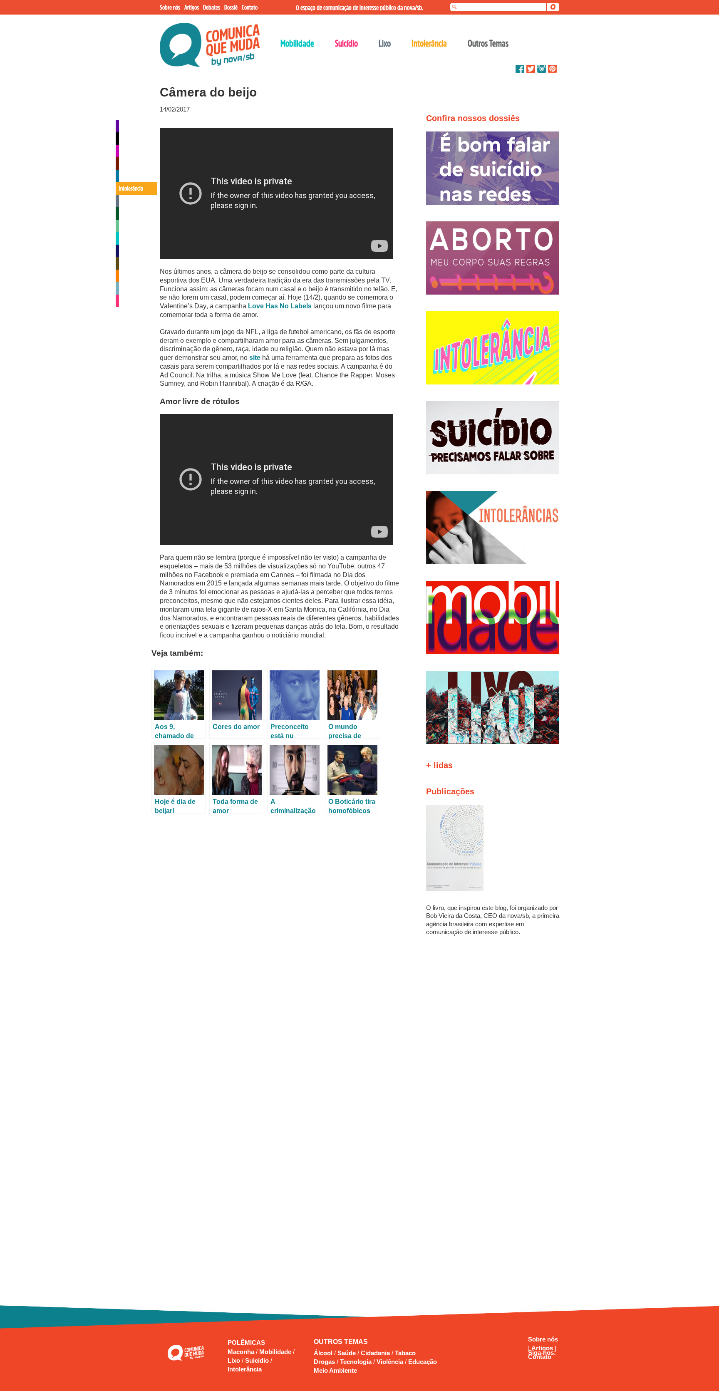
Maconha (242, 1351)
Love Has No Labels (280, 306)
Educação (422, 1361)
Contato (539, 1356)
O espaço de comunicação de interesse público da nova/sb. (359, 7)
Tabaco (405, 1352)
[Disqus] (279, 928)
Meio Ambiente (335, 1370)
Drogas (324, 1361)
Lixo (235, 1360)
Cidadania (375, 1352)
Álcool (323, 1352)
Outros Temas (488, 43)
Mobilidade (276, 1351)
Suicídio (257, 1360)
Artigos (543, 1347)
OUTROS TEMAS (341, 1341)
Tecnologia (356, 1361)
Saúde (346, 1352)
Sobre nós (543, 1339)
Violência (390, 1361)
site (254, 357)
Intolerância (245, 1369)
